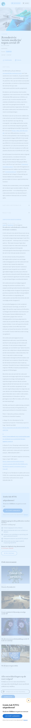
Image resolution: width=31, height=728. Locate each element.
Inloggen (25, 720)
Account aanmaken (12, 716)
